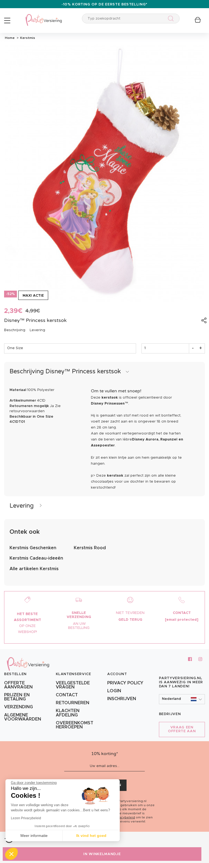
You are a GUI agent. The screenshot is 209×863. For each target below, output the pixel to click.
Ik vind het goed (91, 835)
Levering (37, 330)
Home (10, 37)
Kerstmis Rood (90, 548)
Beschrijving (14, 330)
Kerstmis (27, 37)
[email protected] (181, 620)
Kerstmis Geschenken (33, 548)
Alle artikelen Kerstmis (34, 569)
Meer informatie (34, 835)
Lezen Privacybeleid (26, 818)
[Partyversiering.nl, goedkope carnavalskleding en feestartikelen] (43, 16)
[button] (182, 699)
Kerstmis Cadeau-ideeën (36, 558)
